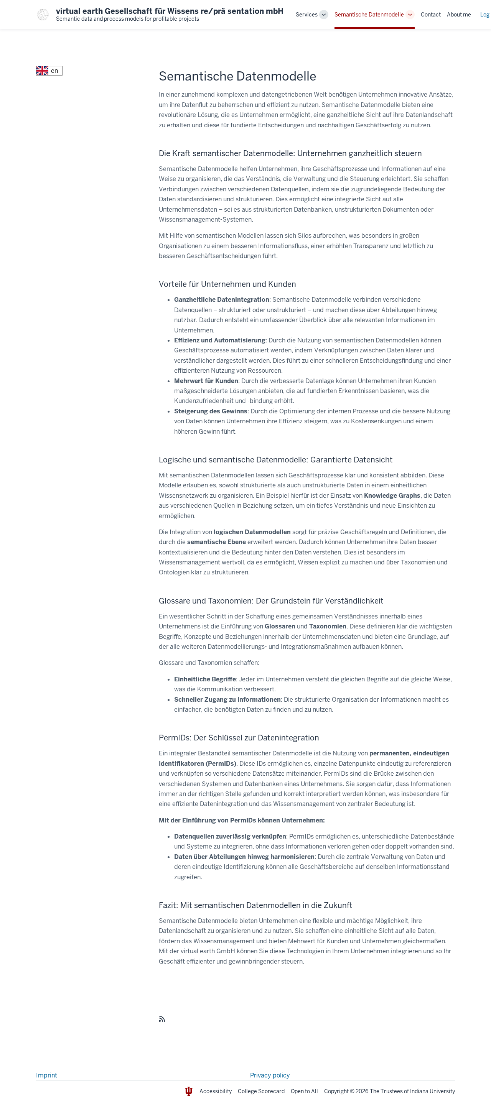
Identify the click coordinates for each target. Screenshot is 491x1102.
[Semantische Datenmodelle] (162, 1019)
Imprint (46, 1075)
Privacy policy (270, 1075)
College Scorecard (261, 1091)
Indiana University (432, 1091)
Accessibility (215, 1091)
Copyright (336, 1091)
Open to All (304, 1091)
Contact (431, 14)
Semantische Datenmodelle (369, 14)
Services (307, 14)
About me (459, 14)
